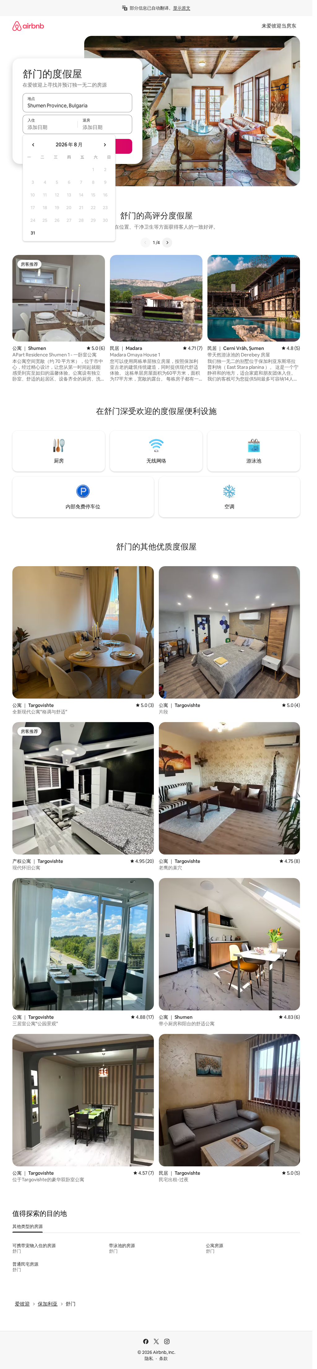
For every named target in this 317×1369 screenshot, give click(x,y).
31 (33, 233)
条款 (163, 1358)
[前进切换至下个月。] (104, 145)
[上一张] (145, 243)
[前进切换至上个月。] (33, 145)
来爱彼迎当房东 (279, 26)
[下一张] (167, 243)
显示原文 (181, 8)
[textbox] (50, 127)
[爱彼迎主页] (28, 26)
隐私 (149, 1358)
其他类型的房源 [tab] (27, 1226)
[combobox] (77, 105)
